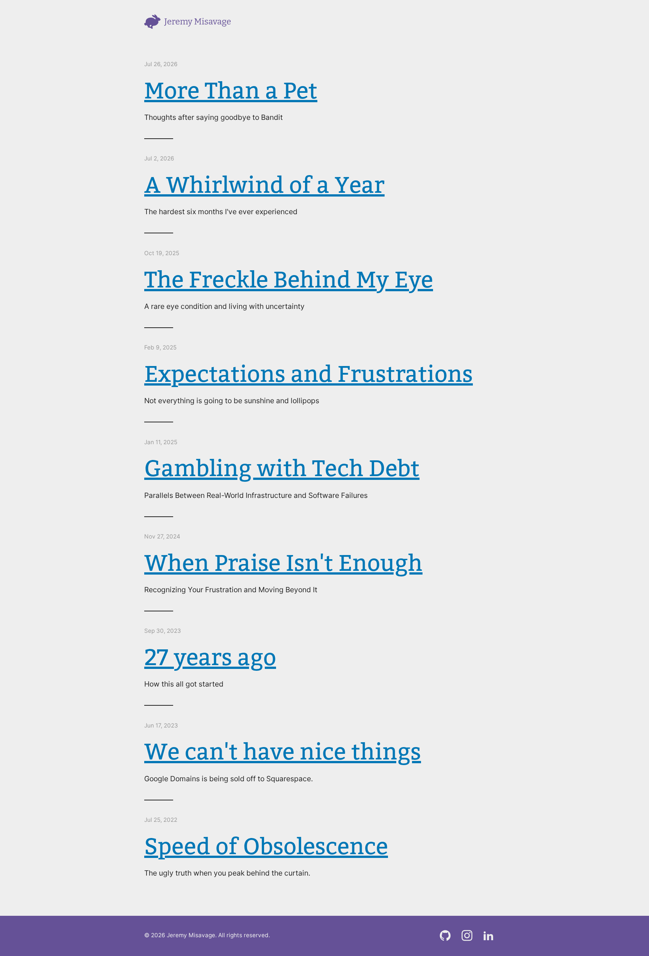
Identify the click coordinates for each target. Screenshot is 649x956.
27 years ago (210, 656)
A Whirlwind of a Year (264, 184)
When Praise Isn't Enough (283, 562)
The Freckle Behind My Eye (288, 279)
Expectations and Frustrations (308, 373)
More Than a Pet (230, 90)
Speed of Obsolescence (266, 845)
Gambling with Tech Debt (282, 467)
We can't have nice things (282, 751)
